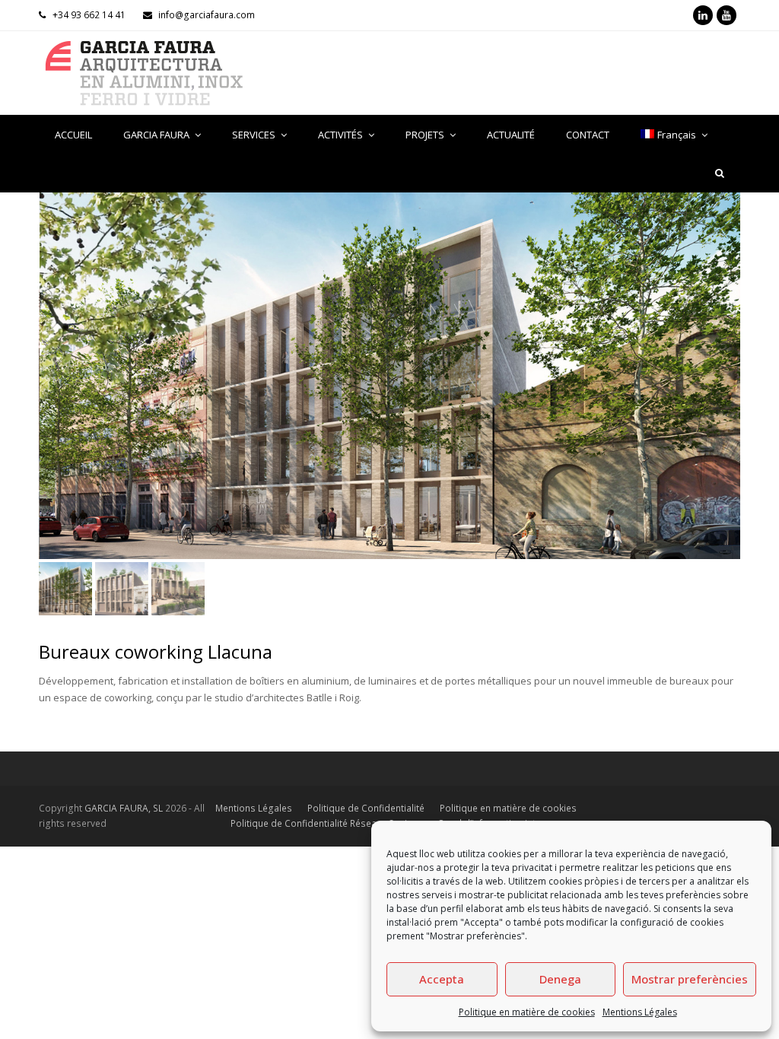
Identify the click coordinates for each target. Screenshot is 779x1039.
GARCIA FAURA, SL (123, 808)
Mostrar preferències (689, 979)
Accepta (441, 979)
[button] (52, 387)
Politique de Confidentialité (365, 808)
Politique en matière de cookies (527, 1012)
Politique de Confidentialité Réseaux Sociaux (326, 823)
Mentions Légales (640, 1012)
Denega (560, 979)
